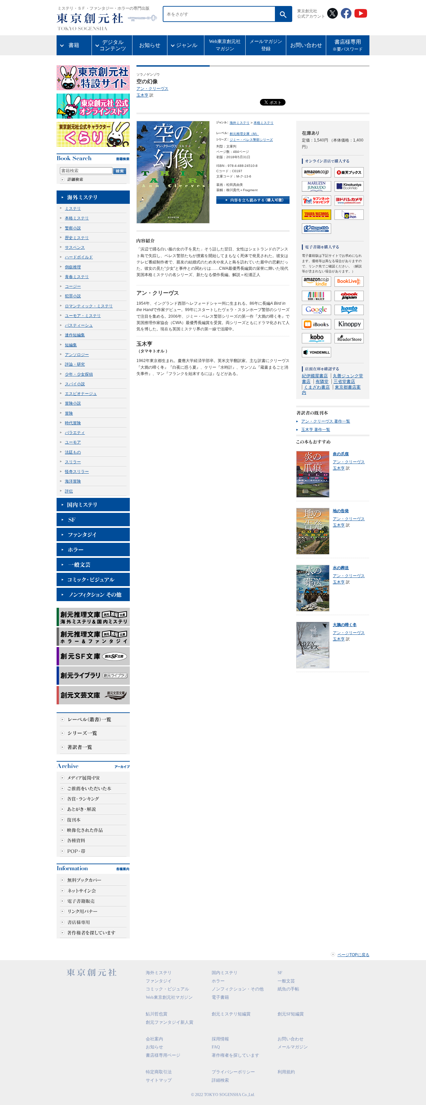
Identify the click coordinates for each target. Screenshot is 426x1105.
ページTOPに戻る (353, 954)
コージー (73, 286)
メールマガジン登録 (266, 45)
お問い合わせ (306, 45)
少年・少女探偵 (79, 374)
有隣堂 (322, 381)
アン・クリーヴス (152, 88)
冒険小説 (73, 403)
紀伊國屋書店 (315, 375)
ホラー (218, 980)
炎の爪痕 (341, 454)
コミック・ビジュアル (167, 988)
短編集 (71, 345)
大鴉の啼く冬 (345, 624)
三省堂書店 (344, 381)
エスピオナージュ (81, 393)
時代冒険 (73, 423)
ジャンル (186, 45)
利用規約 (286, 1071)
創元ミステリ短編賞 (231, 1013)
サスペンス (75, 247)
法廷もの (73, 452)
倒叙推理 (73, 267)
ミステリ (73, 208)
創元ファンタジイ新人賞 (169, 1022)
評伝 (69, 491)
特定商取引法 (159, 1071)
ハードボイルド (79, 257)
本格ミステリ (77, 218)
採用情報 (220, 1038)
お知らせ (149, 45)
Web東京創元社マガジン (225, 45)
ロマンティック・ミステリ (89, 306)
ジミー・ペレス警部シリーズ (251, 140)
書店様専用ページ (163, 1055)
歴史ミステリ (77, 237)
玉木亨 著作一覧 (315, 429)
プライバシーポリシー (233, 1071)
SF (280, 972)
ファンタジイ (159, 980)
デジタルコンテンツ (113, 45)
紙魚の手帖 (288, 988)
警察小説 (73, 228)
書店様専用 (347, 45)
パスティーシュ (79, 325)
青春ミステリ (77, 276)
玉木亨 (142, 95)
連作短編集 (75, 335)
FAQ (216, 1046)
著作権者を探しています (235, 1055)
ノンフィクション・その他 (238, 988)
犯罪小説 (73, 296)
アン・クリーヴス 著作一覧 (325, 421)
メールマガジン (293, 1046)
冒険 (69, 413)
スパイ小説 (75, 384)
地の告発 (341, 511)
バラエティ (75, 432)
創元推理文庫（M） (244, 134)
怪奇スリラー (77, 471)
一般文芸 (286, 980)
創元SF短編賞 (291, 1013)
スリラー (73, 462)
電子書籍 (220, 997)
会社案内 (154, 1038)
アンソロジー (77, 354)
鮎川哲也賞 (156, 1013)
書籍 (74, 45)
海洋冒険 (73, 481)
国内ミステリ (225, 972)
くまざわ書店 (317, 387)
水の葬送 (341, 567)
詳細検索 (220, 1080)
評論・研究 (75, 364)
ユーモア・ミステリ (83, 315)
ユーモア (73, 442)
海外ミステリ (240, 123)
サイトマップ (159, 1080)
